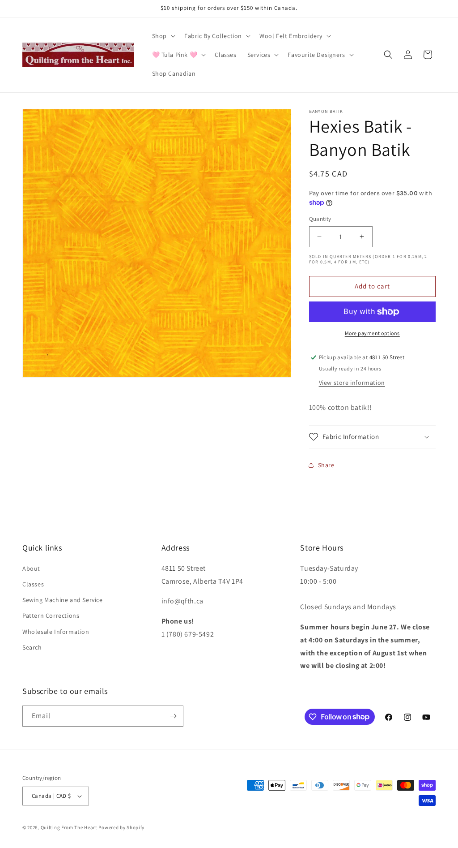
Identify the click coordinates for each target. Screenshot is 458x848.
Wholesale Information (55, 632)
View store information (352, 383)
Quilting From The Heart (69, 827)
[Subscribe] (173, 716)
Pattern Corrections (50, 615)
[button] (163, 35)
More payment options (372, 333)
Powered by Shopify (121, 827)
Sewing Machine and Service (62, 600)
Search (32, 647)
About (31, 568)
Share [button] (326, 465)
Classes (33, 584)
